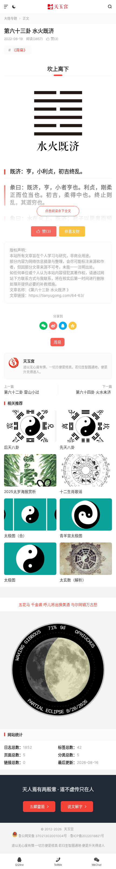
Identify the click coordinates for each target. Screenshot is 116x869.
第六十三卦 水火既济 (29, 31)
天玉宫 (58, 7)
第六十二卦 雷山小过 (22, 392)
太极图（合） (15, 535)
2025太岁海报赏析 (20, 491)
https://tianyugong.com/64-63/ (56, 295)
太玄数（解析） (73, 580)
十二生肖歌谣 (71, 491)
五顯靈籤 (39, 806)
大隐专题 (10, 18)
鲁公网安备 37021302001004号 (42, 836)
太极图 (9, 580)
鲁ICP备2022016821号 (87, 836)
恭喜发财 (72, 231)
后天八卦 (11, 447)
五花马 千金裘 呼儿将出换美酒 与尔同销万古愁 (58, 604)
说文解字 (76, 806)
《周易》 (17, 50)
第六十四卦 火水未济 (94, 392)
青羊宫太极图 (71, 535)
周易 (57, 342)
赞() (52, 39)
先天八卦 (67, 447)
